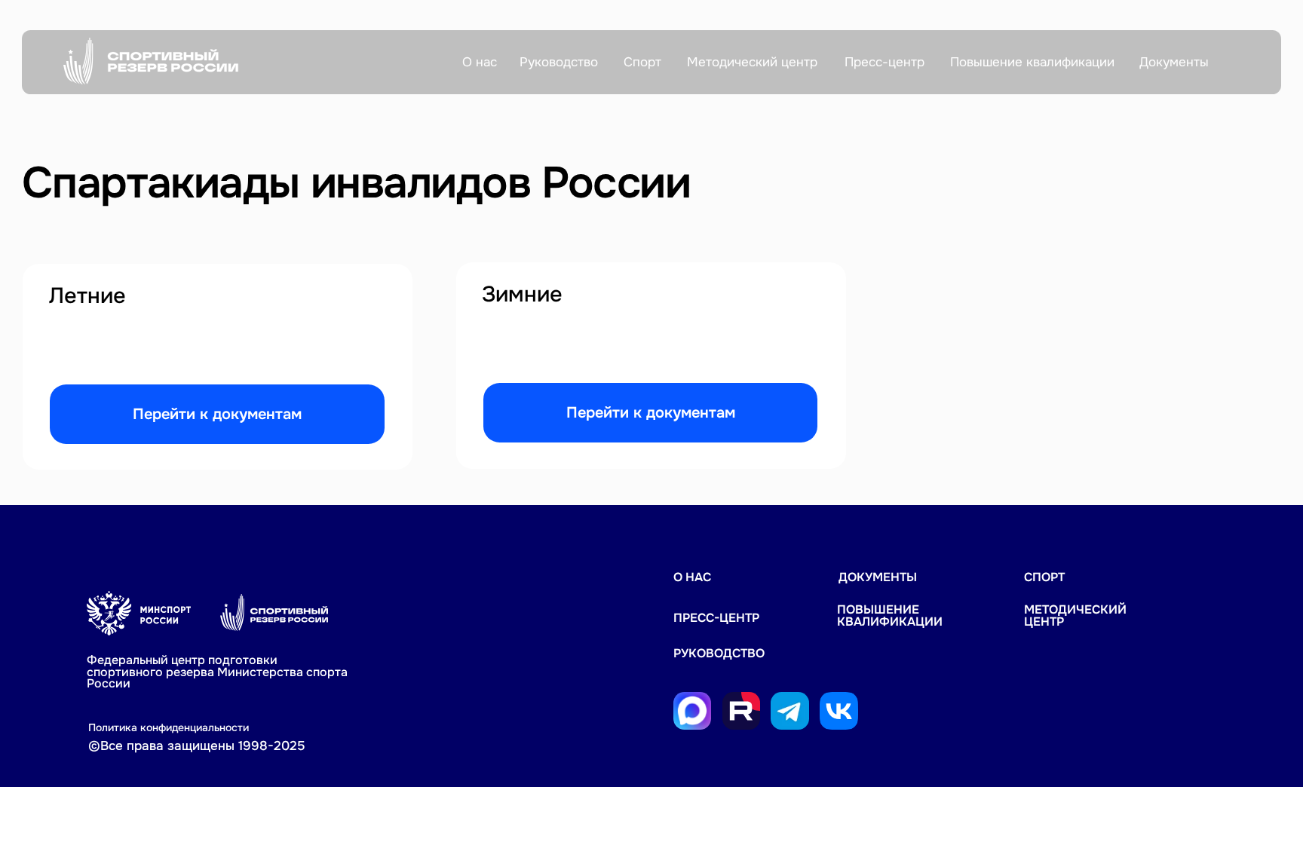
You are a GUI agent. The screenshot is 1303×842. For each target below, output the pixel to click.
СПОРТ (1044, 577)
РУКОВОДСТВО (719, 653)
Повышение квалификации (890, 615)
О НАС (692, 577)
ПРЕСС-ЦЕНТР (716, 618)
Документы (878, 577)
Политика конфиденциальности (168, 727)
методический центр (1075, 615)
